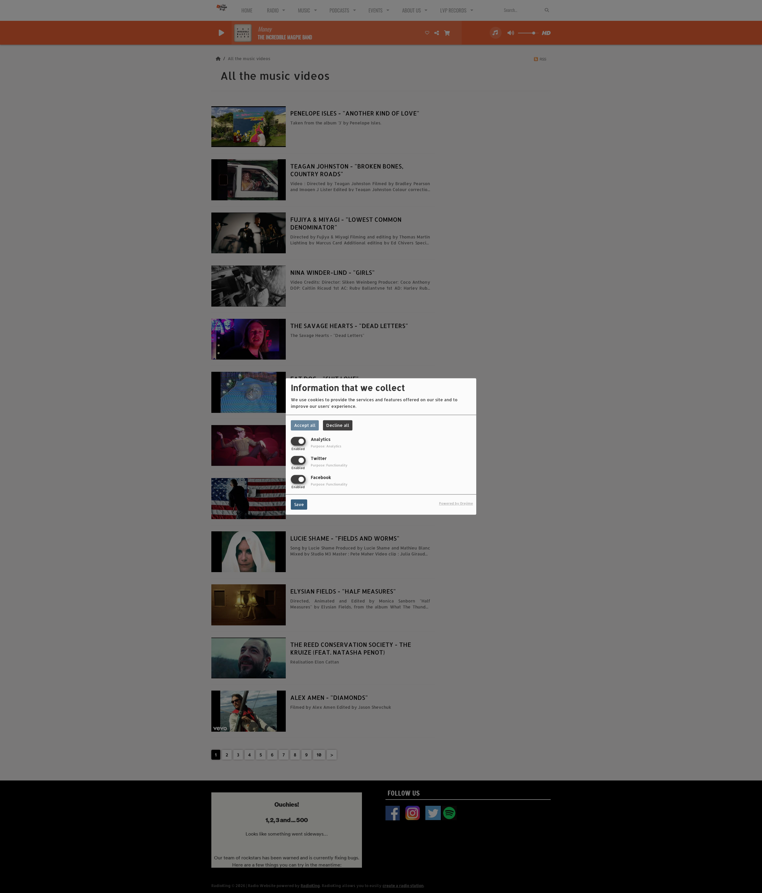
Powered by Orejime (456, 503)
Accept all (305, 425)
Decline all (337, 425)
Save (299, 504)
